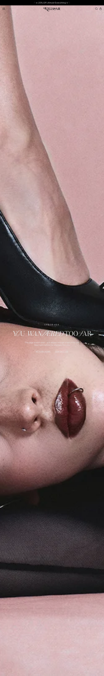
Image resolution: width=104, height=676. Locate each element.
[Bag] (100, 9)
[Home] (52, 9)
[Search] (96, 8)
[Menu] (3, 8)
